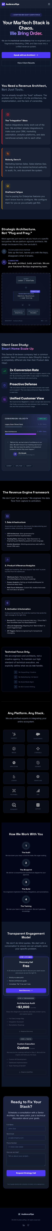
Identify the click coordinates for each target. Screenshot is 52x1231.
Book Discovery (24, 990)
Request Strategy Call (26, 1173)
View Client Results (26, 63)
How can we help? (13, 1152)
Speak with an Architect (24, 55)
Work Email (10, 1134)
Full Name (10, 1125)
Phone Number (12, 1143)
